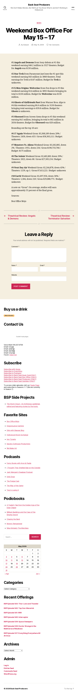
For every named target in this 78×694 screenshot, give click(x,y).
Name (14, 265)
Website (14, 275)
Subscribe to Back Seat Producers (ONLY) (20, 379)
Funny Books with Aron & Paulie (19, 463)
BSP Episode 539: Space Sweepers (18, 622)
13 (22, 560)
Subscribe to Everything (13, 371)
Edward (26, 45)
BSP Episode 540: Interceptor (16, 617)
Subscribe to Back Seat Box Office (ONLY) (20, 377)
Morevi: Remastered (14, 524)
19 (17, 564)
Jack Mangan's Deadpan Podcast (20, 472)
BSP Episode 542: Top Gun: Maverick (19, 608)
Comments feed (10, 671)
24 (6, 567)
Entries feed (9, 668)
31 (6, 570)
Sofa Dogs (11, 477)
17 (6, 564)
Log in (6, 665)
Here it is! (13, 355)
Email (42, 265)
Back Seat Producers (39, 5)
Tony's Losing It (13, 490)
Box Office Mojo (13, 421)
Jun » (38, 574)
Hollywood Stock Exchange (17, 435)
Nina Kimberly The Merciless (18, 528)
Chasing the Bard (13, 519)
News (39, 23)
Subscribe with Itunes (12, 369)
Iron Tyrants (11, 439)
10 (6, 560)
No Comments (54, 45)
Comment (15, 246)
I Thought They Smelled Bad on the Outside (23, 468)
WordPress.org (10, 674)
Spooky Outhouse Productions (18, 444)
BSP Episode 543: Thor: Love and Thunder (21, 604)
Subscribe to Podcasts (12, 373)
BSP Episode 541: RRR (13, 613)
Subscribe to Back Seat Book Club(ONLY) (20, 375)
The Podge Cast (13, 481)
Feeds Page (34, 385)
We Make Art (12, 448)
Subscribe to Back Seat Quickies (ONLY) (19, 381)
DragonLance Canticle (15, 426)
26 (17, 567)
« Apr (7, 574)
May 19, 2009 (39, 45)
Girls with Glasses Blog (15, 430)
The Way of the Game (15, 486)
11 (11, 560)
